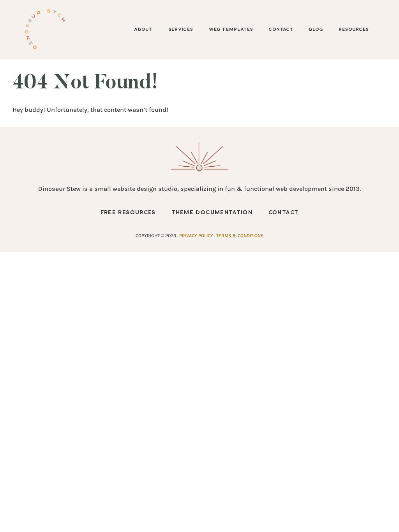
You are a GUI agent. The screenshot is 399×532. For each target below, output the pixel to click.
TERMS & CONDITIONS (239, 235)
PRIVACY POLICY (196, 235)
